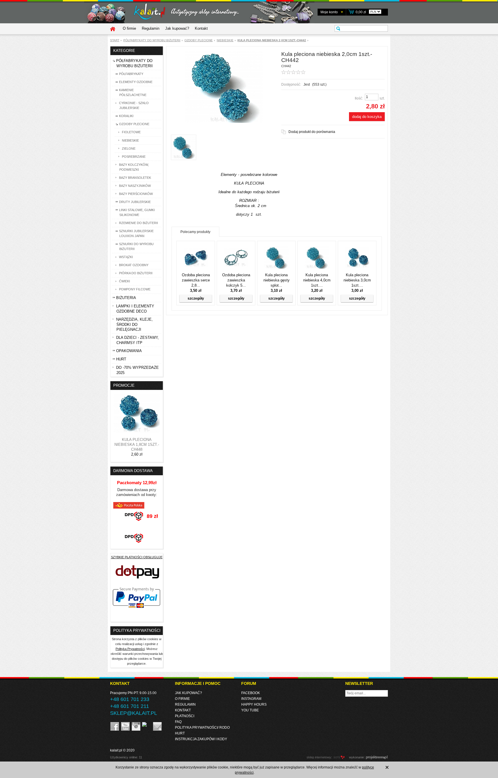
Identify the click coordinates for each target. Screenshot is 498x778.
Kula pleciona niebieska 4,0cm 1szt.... (317, 280)
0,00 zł (361, 12)
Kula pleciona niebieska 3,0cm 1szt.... (357, 280)
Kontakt (201, 28)
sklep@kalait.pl (133, 713)
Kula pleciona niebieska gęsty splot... (276, 280)
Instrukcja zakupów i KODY (201, 739)
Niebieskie (225, 40)
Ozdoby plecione (198, 40)
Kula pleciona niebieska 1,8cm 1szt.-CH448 (136, 444)
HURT (180, 733)
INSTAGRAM (251, 699)
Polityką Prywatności (130, 649)
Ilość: (359, 98)
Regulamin (150, 28)
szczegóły (196, 298)
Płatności (184, 716)
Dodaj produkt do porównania (311, 132)
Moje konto (329, 12)
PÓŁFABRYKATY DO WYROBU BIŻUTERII (151, 40)
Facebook (250, 693)
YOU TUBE (250, 710)
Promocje (124, 385)
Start (114, 40)
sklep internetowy (319, 757)
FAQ (178, 722)
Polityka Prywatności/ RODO (202, 728)
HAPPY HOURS (254, 704)
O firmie (129, 28)
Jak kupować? (177, 28)
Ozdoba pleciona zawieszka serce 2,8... (196, 280)
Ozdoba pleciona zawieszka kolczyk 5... (236, 280)
